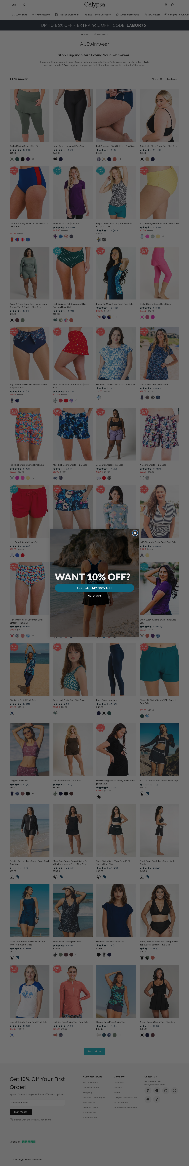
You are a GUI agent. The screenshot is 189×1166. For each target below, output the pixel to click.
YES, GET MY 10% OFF (94, 588)
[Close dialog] (135, 533)
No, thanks (94, 595)
